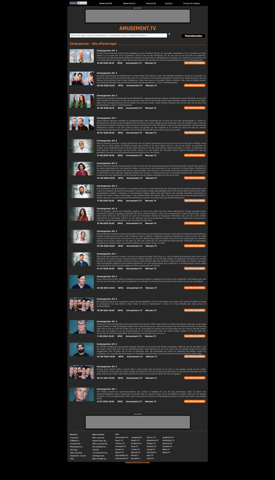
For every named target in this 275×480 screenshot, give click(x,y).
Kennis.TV (135, 440)
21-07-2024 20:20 (105, 401)
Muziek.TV (135, 458)
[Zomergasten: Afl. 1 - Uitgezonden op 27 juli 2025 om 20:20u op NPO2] (81, 265)
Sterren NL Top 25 (78, 456)
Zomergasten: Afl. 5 (107, 163)
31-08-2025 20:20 (105, 155)
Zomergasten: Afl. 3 (107, 73)
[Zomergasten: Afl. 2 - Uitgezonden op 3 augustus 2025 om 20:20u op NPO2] (81, 242)
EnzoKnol (74, 437)
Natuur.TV (151, 437)
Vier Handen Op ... (99, 446)
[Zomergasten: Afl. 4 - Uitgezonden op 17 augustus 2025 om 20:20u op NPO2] (81, 197)
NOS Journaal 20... (100, 443)
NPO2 (119, 63)
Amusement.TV (134, 63)
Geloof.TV (119, 452)
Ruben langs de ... (99, 440)
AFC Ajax (74, 449)
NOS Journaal (76, 452)
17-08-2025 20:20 (105, 200)
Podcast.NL (151, 3)
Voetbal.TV (167, 446)
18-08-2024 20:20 (105, 310)
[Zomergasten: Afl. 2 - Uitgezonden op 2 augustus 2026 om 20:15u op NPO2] (81, 107)
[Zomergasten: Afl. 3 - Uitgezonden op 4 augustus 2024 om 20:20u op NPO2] (81, 355)
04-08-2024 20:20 (106, 356)
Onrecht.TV (151, 446)
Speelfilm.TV (168, 437)
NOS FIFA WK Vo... (99, 459)
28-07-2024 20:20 (106, 378)
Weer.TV (166, 449)
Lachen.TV (135, 449)
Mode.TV (134, 455)
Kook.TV (134, 446)
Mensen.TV (150, 63)
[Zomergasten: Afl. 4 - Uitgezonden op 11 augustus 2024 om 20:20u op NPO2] (81, 332)
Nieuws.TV (151, 443)
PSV (71, 459)
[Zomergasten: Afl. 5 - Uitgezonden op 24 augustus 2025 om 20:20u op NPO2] (81, 174)
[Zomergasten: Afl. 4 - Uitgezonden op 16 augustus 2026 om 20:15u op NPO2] (81, 62)
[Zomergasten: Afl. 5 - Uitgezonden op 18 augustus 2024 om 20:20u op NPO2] (81, 310)
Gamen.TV (119, 449)
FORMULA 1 (74, 440)
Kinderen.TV (136, 443)
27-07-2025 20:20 (105, 268)
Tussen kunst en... (100, 452)
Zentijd (95, 449)
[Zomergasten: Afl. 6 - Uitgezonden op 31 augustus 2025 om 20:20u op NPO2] (81, 152)
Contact (169, 3)
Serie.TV (150, 458)
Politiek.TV (151, 452)
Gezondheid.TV (121, 455)
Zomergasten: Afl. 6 (107, 140)
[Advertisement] (138, 16)
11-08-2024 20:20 (105, 336)
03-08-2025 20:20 (106, 246)
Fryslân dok (75, 443)
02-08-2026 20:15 (105, 108)
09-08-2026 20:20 (106, 85)
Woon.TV (166, 452)
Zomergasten (98, 456)
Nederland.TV (129, 3)
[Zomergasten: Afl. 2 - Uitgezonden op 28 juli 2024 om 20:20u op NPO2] (81, 378)
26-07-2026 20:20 (105, 132)
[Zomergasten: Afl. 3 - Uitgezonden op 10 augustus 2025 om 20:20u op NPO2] (81, 220)
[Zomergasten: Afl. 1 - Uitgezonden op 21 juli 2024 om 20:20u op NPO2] (81, 400)
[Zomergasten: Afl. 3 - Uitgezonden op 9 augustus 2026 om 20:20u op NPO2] (81, 84)
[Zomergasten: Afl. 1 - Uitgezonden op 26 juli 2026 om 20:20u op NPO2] (81, 129)
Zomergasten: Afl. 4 (107, 50)
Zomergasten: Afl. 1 (107, 118)
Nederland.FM (105, 3)
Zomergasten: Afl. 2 (107, 95)
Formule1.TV (120, 446)
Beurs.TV (119, 440)
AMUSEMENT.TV (137, 28)
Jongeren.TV (136, 437)
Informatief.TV (121, 458)
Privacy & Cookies (191, 3)
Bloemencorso (76, 446)
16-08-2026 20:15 (105, 63)
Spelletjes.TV (168, 440)
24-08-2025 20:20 (106, 178)
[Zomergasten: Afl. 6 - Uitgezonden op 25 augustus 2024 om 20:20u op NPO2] (81, 287)
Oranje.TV (151, 449)
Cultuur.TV (120, 443)
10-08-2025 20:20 (105, 223)
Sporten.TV (167, 443)
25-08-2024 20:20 (106, 287)
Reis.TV (150, 455)
